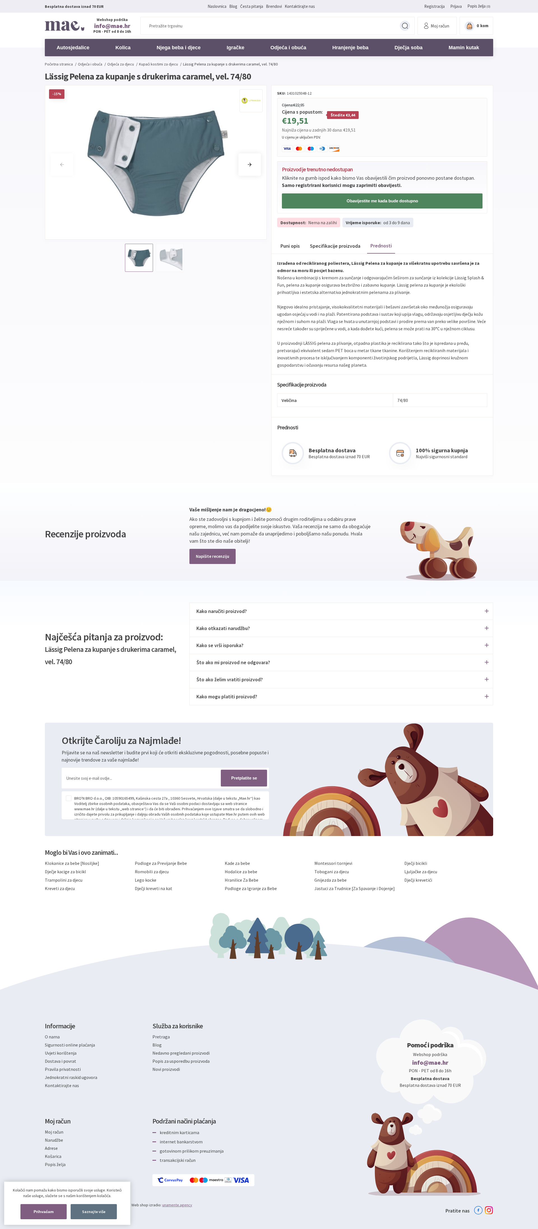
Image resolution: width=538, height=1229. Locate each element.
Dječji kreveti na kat (153, 888)
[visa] (241, 1180)
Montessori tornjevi (333, 863)
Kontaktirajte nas (300, 6)
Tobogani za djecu (331, 871)
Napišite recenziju (212, 556)
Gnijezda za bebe (330, 880)
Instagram (489, 1210)
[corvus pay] (170, 1180)
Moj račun (54, 1132)
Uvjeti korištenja (60, 1053)
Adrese (51, 1148)
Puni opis (290, 246)
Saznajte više (93, 1211)
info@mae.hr (112, 25)
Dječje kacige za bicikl (65, 871)
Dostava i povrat (60, 1061)
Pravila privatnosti (63, 1069)
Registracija (434, 6)
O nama (52, 1037)
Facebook (478, 1210)
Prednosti (381, 245)
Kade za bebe (237, 863)
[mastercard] (194, 1180)
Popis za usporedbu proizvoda (181, 1061)
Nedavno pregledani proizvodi (181, 1053)
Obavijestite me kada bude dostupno (382, 200)
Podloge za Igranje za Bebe (251, 888)
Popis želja (55, 1164)
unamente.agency (177, 1204)
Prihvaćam (44, 1211)
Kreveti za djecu (60, 888)
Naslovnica (217, 6)
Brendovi (274, 6)
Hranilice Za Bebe (241, 880)
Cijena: (287, 105)
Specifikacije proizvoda (335, 246)
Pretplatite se (244, 778)
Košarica (53, 1156)
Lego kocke (145, 880)
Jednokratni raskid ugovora (71, 1077)
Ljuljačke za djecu (420, 871)
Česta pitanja (251, 6)
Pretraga (404, 25)
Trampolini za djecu (63, 880)
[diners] (228, 1180)
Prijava (456, 6)
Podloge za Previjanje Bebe (161, 863)
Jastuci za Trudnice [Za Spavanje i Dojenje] (354, 888)
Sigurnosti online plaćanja (70, 1045)
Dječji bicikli (415, 863)
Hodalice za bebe (241, 871)
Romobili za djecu (152, 871)
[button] (249, 164)
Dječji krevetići (418, 880)
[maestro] (211, 1180)
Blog (233, 6)
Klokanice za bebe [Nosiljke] (72, 863)
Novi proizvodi (166, 1069)
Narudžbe (54, 1140)
